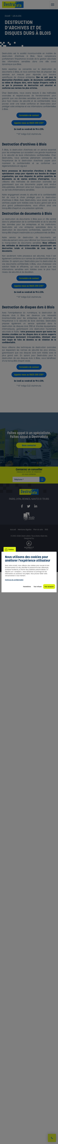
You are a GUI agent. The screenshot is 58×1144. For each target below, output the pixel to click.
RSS (46, 529)
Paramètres (27, 587)
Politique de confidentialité (14, 580)
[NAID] (29, 516)
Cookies (11, 549)
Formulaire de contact (29, 115)
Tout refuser (38, 587)
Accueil (13, 529)
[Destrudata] (29, 493)
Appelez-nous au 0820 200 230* (29, 123)
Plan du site (38, 529)
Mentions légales (24, 529)
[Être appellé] (52, 1138)
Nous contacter (29, 445)
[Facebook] (22, 506)
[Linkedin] (35, 506)
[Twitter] (28, 506)
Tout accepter (49, 587)
